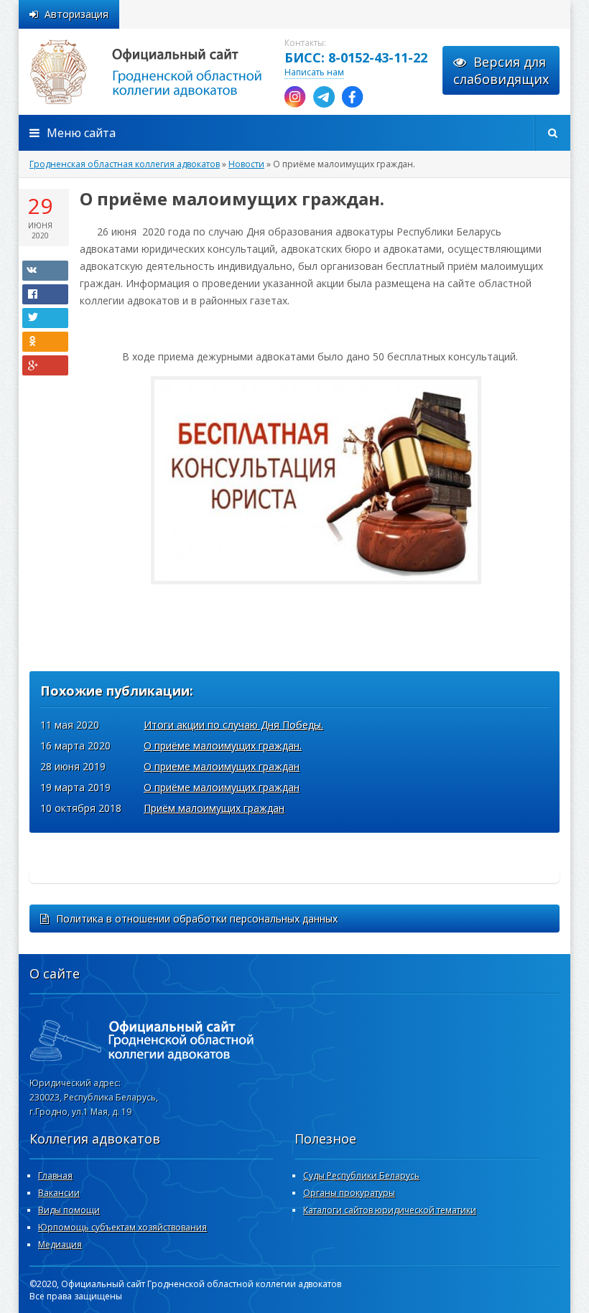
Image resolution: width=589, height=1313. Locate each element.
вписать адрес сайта (162, 72)
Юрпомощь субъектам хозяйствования (122, 1227)
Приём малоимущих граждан (214, 808)
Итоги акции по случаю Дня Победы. (233, 725)
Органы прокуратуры (349, 1193)
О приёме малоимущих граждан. (223, 745)
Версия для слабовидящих (501, 70)
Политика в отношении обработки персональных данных (197, 918)
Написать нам (314, 72)
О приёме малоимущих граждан (222, 787)
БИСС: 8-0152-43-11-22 (355, 57)
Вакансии (59, 1193)
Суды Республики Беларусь (361, 1175)
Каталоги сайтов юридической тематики (389, 1210)
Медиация (60, 1244)
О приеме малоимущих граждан (222, 766)
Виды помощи (69, 1210)
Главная (55, 1175)
